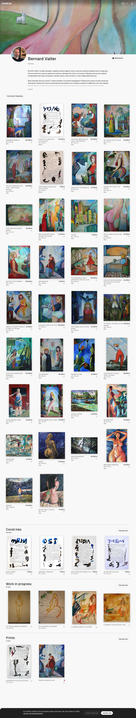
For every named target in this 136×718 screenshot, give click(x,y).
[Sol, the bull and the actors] (117, 121)
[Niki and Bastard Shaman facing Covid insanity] (51, 215)
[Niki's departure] (51, 262)
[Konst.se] (6, 3)
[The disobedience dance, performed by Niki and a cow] (84, 261)
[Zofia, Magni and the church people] (84, 307)
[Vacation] (19, 490)
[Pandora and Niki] (84, 355)
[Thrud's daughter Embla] (19, 400)
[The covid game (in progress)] (52, 607)
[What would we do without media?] (84, 552)
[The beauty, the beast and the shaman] (117, 307)
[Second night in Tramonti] (51, 490)
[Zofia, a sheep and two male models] (117, 215)
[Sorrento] (84, 216)
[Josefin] (52, 445)
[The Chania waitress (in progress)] (19, 607)
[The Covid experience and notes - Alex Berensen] (84, 120)
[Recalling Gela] (117, 400)
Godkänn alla (107, 713)
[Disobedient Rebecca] (19, 121)
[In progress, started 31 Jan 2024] (84, 607)
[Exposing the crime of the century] (117, 167)
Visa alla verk (123, 531)
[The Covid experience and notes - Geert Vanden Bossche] (19, 166)
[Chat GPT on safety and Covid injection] (51, 120)
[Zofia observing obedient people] (19, 215)
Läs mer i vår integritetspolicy (33, 713)
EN (127, 3)
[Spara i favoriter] (31, 142)
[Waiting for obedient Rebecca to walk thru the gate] (19, 307)
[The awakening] (51, 355)
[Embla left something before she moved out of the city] (117, 261)
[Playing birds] (19, 445)
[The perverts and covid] (116, 552)
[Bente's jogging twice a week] (52, 400)
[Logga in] (132, 3)
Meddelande (119, 58)
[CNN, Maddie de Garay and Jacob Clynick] (51, 167)
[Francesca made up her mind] (52, 308)
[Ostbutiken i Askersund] (51, 552)
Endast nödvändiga (92, 713)
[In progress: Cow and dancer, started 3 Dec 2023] (117, 608)
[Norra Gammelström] (84, 445)
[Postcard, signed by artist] (51, 661)
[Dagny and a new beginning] (84, 168)
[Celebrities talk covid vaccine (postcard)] (19, 661)
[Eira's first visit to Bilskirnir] (19, 262)
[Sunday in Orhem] (84, 400)
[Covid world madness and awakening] (19, 354)
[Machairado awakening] (117, 445)
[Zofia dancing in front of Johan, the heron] (116, 354)
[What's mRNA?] (19, 552)
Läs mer (30, 89)
